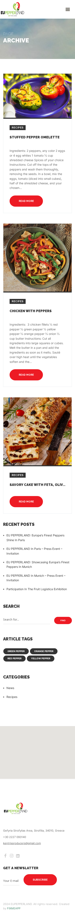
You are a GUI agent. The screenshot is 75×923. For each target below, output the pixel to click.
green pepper (16, 651)
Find (63, 620)
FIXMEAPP (13, 908)
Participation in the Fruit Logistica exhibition (36, 589)
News (10, 688)
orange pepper (43, 651)
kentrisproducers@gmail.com (22, 843)
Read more (26, 201)
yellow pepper (40, 658)
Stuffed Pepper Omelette (35, 137)
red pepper (14, 658)
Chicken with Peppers (31, 311)
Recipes (18, 127)
